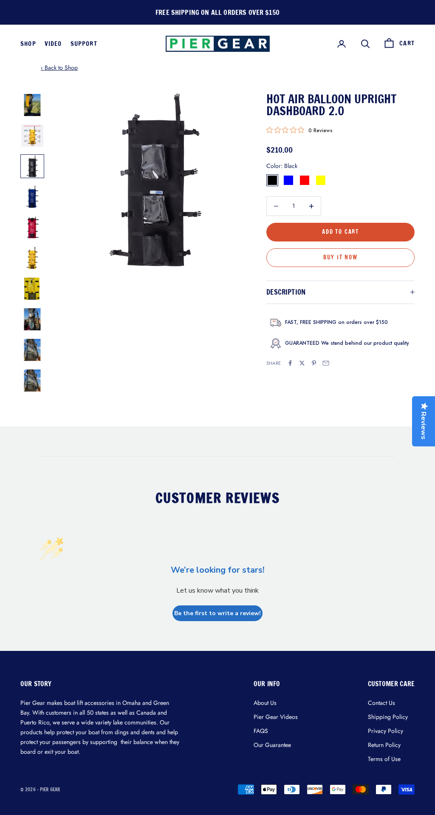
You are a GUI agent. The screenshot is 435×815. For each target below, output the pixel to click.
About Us (265, 703)
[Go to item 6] (32, 258)
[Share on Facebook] (290, 363)
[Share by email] (325, 363)
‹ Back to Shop (59, 67)
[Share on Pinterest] (314, 363)
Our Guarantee (272, 745)
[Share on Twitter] (302, 363)
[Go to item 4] (32, 197)
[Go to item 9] (32, 350)
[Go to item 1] (32, 105)
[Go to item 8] (32, 319)
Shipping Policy (388, 717)
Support (84, 43)
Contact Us (381, 703)
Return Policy (384, 745)
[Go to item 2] (32, 136)
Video (53, 43)
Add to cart (340, 232)
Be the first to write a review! (217, 613)
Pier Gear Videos (276, 717)
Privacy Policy (385, 731)
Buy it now (340, 257)
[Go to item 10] (32, 380)
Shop (28, 43)
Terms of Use (384, 759)
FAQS (261, 731)
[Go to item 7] (32, 289)
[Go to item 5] (32, 227)
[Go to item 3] (32, 166)
